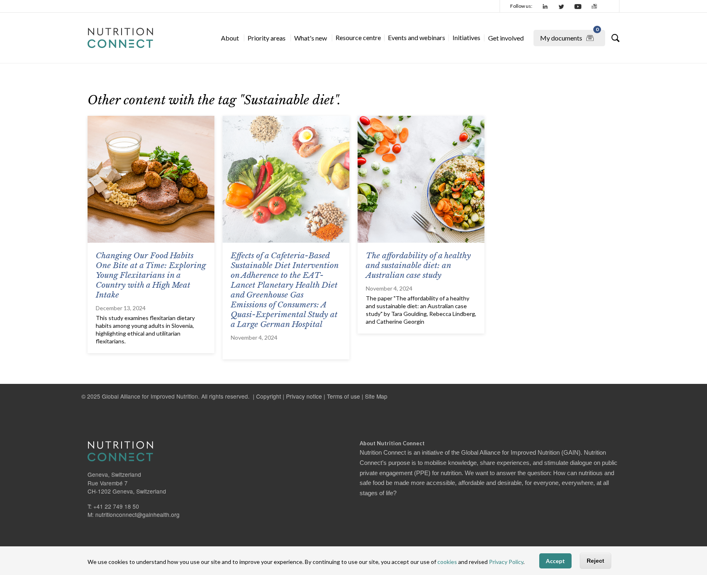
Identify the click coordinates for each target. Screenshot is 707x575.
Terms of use (343, 396)
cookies (447, 561)
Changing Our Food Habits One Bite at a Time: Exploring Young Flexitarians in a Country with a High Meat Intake (151, 275)
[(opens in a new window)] (545, 6)
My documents (569, 36)
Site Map (376, 396)
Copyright (268, 396)
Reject (595, 560)
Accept (555, 560)
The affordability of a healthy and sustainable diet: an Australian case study (418, 265)
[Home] (120, 38)
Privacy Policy (506, 561)
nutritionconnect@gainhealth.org (137, 514)
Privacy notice (304, 396)
